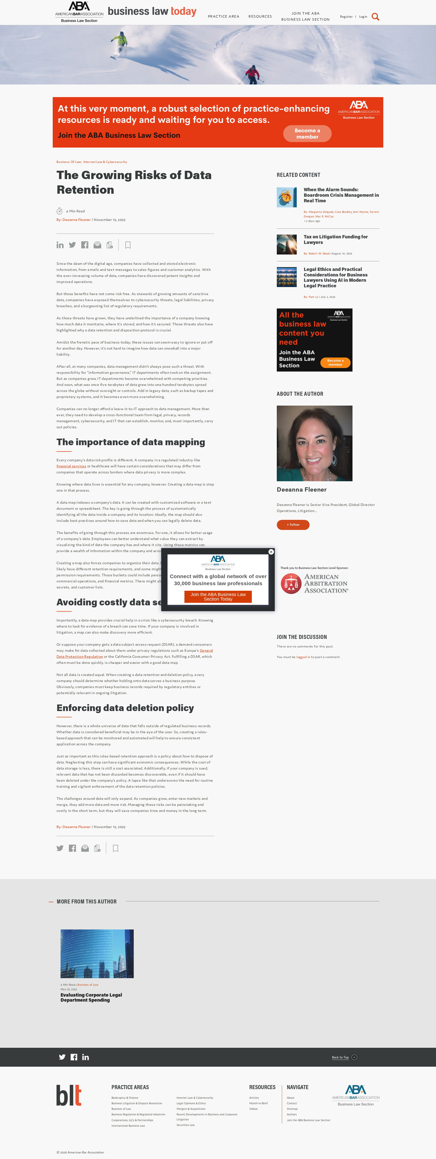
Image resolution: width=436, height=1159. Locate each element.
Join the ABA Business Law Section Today (218, 597)
